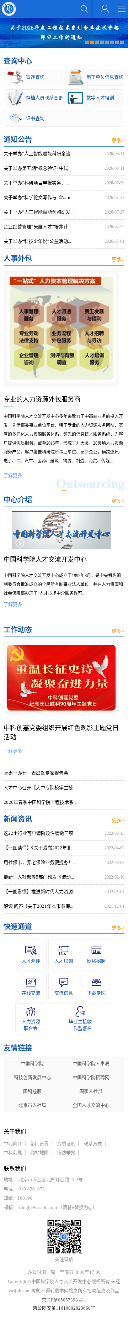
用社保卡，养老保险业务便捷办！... (40, 862)
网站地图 (39, 1152)
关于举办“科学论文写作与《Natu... (39, 197)
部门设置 (39, 1143)
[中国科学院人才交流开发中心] (61, 547)
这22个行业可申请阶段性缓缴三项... (40, 833)
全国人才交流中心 (91, 1105)
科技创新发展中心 (32, 1077)
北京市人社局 (32, 1105)
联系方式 (93, 1143)
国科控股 (32, 1091)
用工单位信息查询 (104, 77)
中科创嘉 (13, 1152)
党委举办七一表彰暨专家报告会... (37, 773)
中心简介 (13, 1143)
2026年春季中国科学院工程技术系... (40, 802)
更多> (118, 140)
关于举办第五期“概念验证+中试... (37, 168)
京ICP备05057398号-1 (64, 1300)
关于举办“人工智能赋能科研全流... (39, 153)
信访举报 (66, 1152)
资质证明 (66, 1143)
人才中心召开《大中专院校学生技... (40, 787)
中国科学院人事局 (91, 1063)
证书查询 (35, 118)
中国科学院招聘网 (91, 1077)
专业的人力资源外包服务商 (42, 399)
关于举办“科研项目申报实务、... (36, 182)
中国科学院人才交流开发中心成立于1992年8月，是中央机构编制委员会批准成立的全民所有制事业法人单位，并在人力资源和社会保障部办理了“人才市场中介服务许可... (63, 590)
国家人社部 (90, 1091)
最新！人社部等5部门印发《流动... (39, 877)
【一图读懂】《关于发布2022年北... (39, 847)
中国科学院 (32, 1063)
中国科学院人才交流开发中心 (45, 559)
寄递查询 (35, 77)
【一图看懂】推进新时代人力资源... (40, 891)
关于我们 (15, 1131)
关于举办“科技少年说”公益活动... (37, 241)
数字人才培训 (100, 97)
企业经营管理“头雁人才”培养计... (37, 226)
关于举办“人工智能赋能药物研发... (39, 212)
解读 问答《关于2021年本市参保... (38, 906)
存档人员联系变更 (44, 97)
